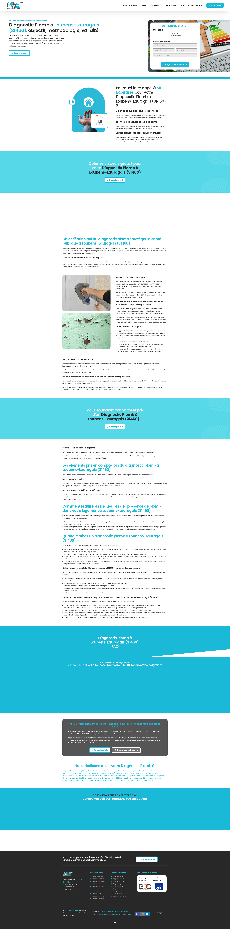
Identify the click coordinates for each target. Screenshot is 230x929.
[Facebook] (137, 914)
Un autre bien (176, 38)
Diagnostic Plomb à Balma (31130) (115, 776)
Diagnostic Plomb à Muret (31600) (81, 773)
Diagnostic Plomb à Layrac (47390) (130, 771)
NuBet (104, 911)
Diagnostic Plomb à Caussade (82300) (134, 778)
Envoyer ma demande (175, 64)
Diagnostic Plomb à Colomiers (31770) (133, 773)
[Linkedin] (147, 914)
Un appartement (176, 35)
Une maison (176, 33)
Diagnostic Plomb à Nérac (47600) (74, 771)
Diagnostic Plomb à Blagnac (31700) (90, 776)
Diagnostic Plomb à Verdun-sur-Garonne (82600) (102, 778)
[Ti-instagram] (142, 914)
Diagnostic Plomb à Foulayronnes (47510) (102, 771)
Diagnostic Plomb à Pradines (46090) (116, 780)
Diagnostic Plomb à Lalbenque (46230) (88, 780)
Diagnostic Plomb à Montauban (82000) (142, 776)
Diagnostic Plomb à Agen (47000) (141, 780)
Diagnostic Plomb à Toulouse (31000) (106, 773)
